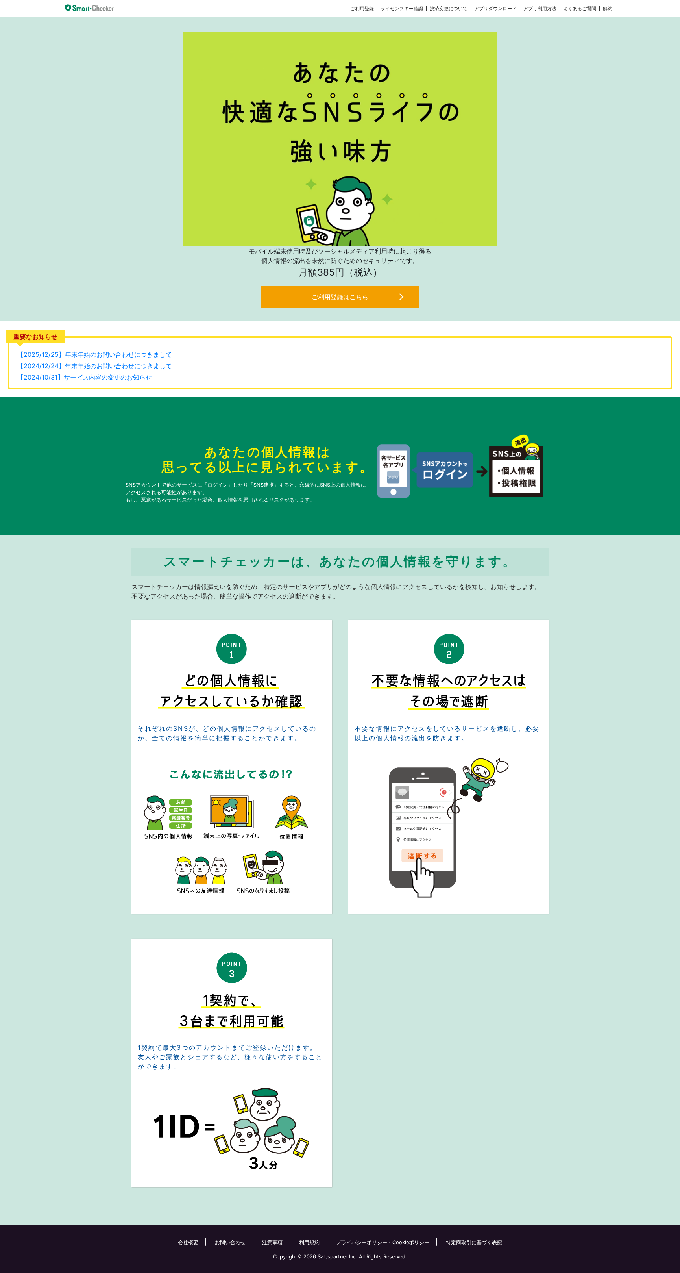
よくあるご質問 (579, 8)
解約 (607, 8)
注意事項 (272, 1242)
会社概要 (188, 1242)
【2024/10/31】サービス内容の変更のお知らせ (84, 377)
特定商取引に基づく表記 (474, 1242)
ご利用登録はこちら (340, 297)
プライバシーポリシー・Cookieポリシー (382, 1242)
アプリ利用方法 (539, 8)
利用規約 (309, 1242)
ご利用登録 (362, 8)
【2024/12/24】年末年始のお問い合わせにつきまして (94, 366)
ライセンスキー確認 (402, 8)
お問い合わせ (230, 1242)
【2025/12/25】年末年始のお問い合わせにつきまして (94, 354)
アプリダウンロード (495, 8)
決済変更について (449, 8)
